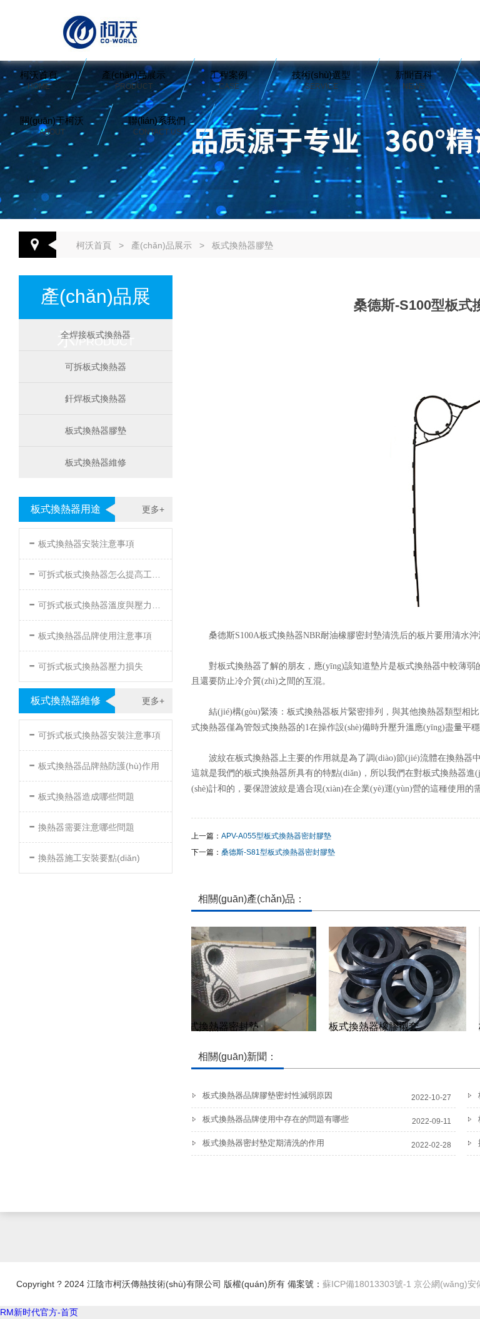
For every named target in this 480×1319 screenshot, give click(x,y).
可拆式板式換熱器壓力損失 (86, 664)
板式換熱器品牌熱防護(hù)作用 (94, 764)
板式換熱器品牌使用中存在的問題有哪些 (275, 1119)
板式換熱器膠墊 (242, 245)
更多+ (153, 509)
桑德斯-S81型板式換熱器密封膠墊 (278, 852)
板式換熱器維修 (95, 462)
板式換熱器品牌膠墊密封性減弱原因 (267, 1095)
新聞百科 (413, 80)
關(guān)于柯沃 (52, 125)
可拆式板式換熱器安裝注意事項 (95, 733)
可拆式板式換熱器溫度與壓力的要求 (97, 603)
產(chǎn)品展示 (134, 80)
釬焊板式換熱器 (95, 399)
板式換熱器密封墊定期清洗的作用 (263, 1143)
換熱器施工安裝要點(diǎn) (84, 856)
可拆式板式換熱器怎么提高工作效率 (97, 572)
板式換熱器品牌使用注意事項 (90, 633)
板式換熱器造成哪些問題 (81, 794)
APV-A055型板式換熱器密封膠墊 (276, 836)
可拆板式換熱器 (95, 367)
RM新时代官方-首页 (39, 1312)
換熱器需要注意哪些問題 (81, 825)
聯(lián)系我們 (157, 125)
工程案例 (229, 80)
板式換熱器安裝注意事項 (81, 542)
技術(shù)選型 (321, 80)
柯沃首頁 (39, 80)
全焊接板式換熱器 (96, 335)
